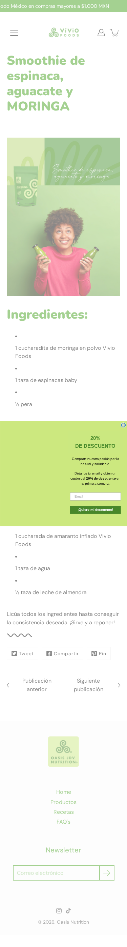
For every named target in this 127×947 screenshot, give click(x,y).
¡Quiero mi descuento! (95, 509)
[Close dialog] (123, 425)
